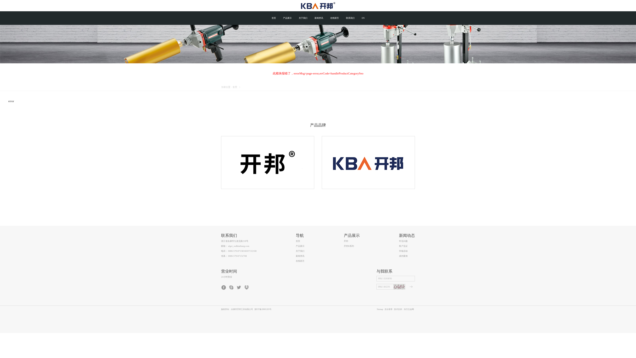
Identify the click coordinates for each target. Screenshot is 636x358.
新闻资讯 (300, 256)
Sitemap (380, 309)
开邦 (346, 241)
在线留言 (300, 261)
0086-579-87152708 (237, 256)
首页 (235, 87)
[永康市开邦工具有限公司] (318, 6)
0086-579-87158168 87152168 (242, 251)
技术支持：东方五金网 (404, 309)
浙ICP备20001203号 (262, 309)
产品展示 (300, 246)
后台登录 (389, 309)
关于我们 (300, 251)
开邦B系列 (349, 246)
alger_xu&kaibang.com (238, 246)
